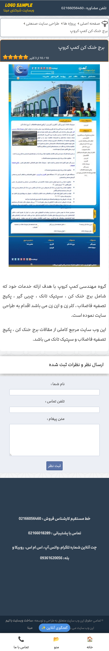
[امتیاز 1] (4, 56)
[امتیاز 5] (14, 56)
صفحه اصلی (90, 23)
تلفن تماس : (55, 401)
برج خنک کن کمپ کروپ (89, 31)
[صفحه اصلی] (19, 9)
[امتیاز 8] (22, 56)
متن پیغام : (56, 419)
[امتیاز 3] (9, 56)
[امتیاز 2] (6, 56)
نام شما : (58, 384)
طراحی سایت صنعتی (42, 23)
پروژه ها (69, 23)
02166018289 (39, 533)
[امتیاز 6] (16, 56)
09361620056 (51, 558)
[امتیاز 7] (19, 56)
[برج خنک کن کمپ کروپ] (54, 166)
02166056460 (30, 519)
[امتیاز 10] (27, 56)
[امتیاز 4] (11, 56)
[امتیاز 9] (24, 56)
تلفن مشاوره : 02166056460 (83, 8)
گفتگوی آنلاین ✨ (54, 627)
